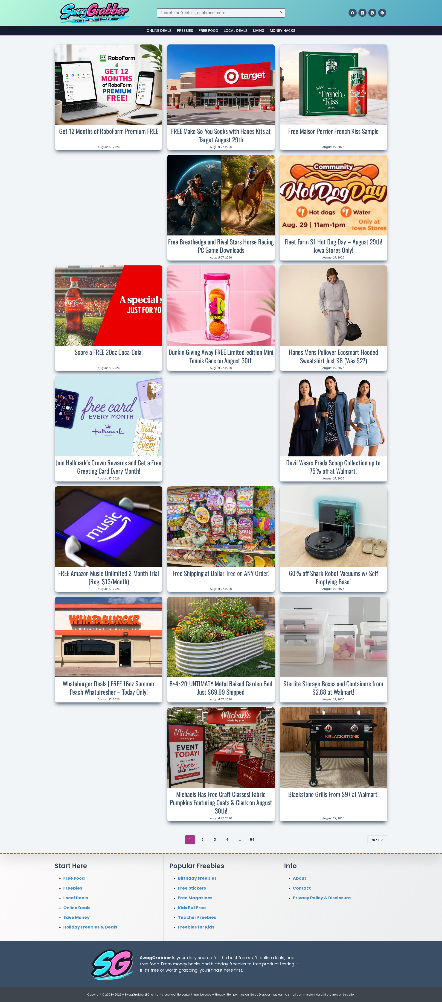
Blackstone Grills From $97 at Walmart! (333, 794)
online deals (272, 957)
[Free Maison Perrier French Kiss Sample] (333, 84)
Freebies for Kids (196, 927)
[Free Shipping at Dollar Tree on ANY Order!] (221, 526)
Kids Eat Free (192, 907)
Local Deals (235, 30)
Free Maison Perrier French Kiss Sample (333, 131)
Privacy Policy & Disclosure (322, 898)
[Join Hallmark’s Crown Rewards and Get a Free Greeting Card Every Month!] (108, 416)
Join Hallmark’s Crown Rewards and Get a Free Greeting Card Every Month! (108, 467)
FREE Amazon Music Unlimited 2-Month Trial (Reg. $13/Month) (108, 577)
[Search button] (280, 13)
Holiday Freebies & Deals (90, 927)
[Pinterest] (382, 13)
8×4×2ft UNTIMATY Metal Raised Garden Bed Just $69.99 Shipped (220, 687)
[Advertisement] (108, 185)
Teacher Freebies (197, 917)
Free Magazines (195, 898)
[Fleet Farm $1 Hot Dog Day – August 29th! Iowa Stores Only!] (333, 195)
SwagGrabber (155, 957)
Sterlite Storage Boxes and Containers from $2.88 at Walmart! (333, 687)
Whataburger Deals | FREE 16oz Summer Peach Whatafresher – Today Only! (109, 687)
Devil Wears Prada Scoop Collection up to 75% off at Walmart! (333, 467)
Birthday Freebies (197, 878)
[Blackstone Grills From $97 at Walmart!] (333, 747)
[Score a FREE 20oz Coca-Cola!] (108, 305)
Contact (302, 888)
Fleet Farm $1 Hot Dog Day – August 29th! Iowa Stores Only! (333, 246)
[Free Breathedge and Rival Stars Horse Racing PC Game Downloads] (221, 195)
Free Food (208, 30)
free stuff (248, 957)
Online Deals (159, 30)
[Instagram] (372, 13)
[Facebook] (353, 13)
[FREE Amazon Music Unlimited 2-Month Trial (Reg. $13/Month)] (108, 526)
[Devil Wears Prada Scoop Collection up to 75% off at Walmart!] (333, 416)
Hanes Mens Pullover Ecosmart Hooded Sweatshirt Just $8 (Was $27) (333, 356)
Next (375, 840)
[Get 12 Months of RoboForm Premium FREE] (108, 84)
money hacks (187, 964)
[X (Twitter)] (362, 13)
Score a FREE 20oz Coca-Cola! (109, 352)
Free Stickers (192, 888)
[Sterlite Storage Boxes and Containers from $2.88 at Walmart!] (333, 637)
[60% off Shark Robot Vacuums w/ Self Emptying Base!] (333, 526)
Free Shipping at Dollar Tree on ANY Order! (221, 573)
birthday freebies (228, 964)
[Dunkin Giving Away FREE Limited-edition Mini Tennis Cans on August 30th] (221, 305)
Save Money (76, 917)
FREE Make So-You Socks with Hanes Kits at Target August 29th (221, 135)
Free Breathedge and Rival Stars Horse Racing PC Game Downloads (221, 246)
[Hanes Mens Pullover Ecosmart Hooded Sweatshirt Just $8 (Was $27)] (333, 305)
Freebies (185, 30)
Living (258, 30)
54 (252, 839)
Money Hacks (282, 30)
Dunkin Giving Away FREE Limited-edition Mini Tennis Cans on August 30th (221, 356)
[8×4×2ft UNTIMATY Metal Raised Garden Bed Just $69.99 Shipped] (221, 637)
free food (149, 964)
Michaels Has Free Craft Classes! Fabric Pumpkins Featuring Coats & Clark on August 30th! (221, 802)
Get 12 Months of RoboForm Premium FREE (108, 131)
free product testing (273, 964)
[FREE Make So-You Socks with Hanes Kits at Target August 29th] (221, 84)
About (299, 878)
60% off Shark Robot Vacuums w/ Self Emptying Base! (333, 577)
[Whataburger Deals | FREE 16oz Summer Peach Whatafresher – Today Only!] (108, 637)
